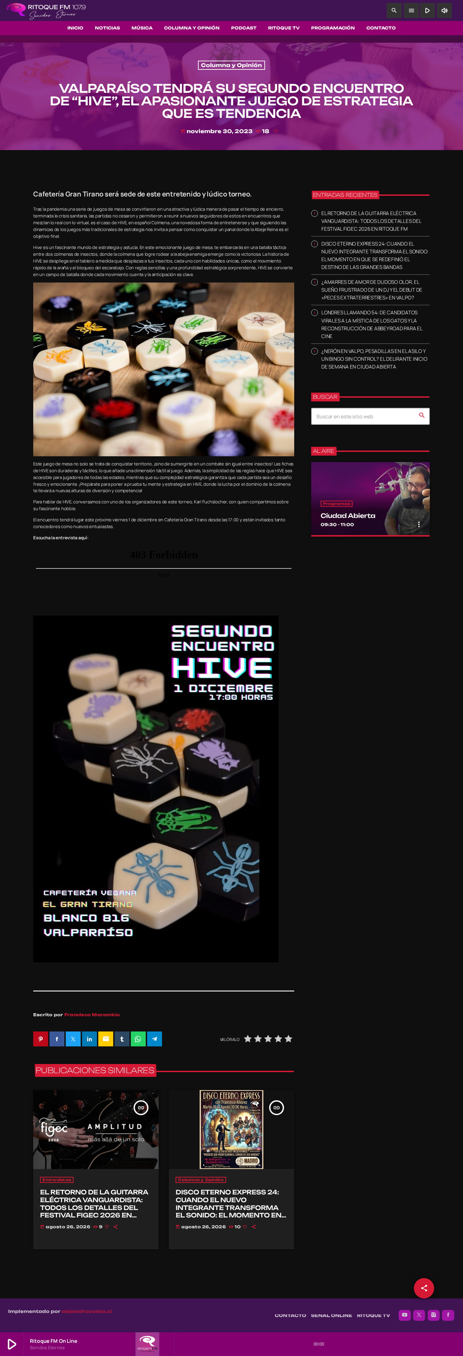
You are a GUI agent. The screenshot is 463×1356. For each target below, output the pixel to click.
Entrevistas (56, 1179)
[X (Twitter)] (419, 1315)
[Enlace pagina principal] (46, 10)
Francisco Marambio (92, 1014)
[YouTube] (405, 1315)
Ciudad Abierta (348, 516)
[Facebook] (448, 1315)
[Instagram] (434, 1315)
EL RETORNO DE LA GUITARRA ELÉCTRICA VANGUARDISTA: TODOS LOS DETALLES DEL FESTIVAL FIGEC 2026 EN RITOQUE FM (94, 1208)
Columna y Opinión (231, 65)
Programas (336, 503)
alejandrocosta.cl (87, 1311)
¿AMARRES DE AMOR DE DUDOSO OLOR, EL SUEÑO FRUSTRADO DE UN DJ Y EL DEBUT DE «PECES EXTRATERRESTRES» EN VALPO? (371, 289)
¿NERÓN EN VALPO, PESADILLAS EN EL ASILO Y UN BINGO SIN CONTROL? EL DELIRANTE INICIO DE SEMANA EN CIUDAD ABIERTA (374, 359)
